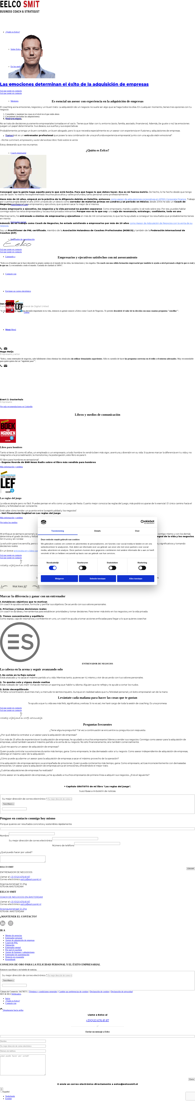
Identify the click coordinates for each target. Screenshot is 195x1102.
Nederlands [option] (10, 1096)
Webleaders (16, 994)
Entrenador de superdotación (17, 955)
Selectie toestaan (97, 578)
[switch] (82, 568)
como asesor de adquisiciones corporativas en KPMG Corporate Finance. (148, 199)
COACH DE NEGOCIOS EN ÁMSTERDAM (21, 897)
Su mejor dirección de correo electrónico (24, 799)
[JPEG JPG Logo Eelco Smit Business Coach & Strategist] (20, 12)
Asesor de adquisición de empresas (19, 940)
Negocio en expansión (14, 957)
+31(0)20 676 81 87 (97, 1020)
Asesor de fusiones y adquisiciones (19, 952)
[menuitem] (100, 998)
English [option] (8, 1098)
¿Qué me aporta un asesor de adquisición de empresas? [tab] (29, 746)
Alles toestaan (135, 578)
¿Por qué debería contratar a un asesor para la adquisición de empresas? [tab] (38, 735)
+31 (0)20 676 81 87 (20, 877)
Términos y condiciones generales (43, 991)
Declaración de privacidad (122, 991)
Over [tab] (137, 531)
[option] (100, 1096)
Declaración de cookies (99, 991)
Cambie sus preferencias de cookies (73, 991)
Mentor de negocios (13, 935)
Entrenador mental (13, 947)
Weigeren (59, 578)
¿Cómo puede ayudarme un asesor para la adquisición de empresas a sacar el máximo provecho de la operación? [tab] (59, 758)
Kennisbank (10, 959)
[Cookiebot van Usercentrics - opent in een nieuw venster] (142, 522)
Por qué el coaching (13, 950)
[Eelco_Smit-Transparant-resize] (32, 77)
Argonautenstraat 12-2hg (13, 909)
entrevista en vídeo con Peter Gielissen (34, 551)
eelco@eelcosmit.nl (30, 879)
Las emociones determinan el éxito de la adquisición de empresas (74, 84)
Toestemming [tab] (57, 531)
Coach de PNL (11, 943)
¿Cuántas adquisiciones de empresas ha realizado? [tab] (26, 770)
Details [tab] (97, 531)
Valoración (9, 945)
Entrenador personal (13, 938)
